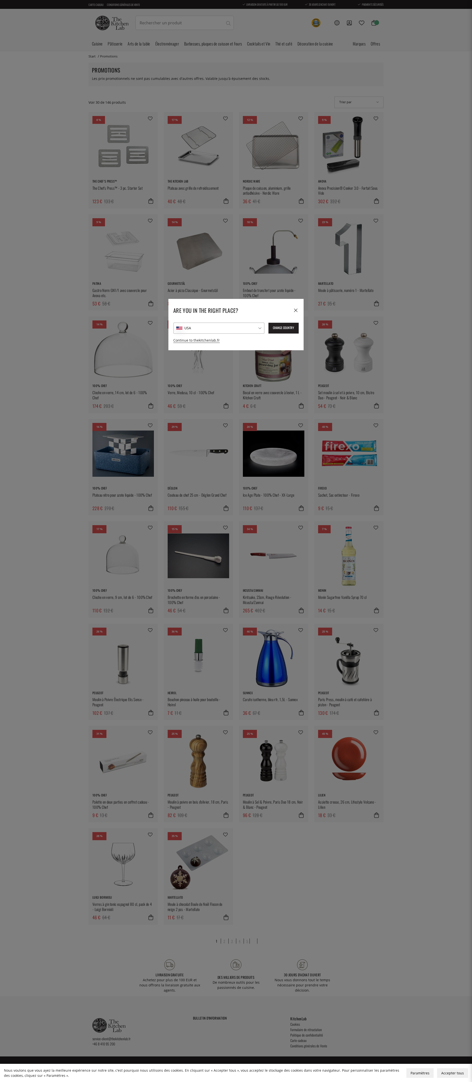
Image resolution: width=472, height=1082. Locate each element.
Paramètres (420, 1073)
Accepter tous (452, 1073)
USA (187, 328)
